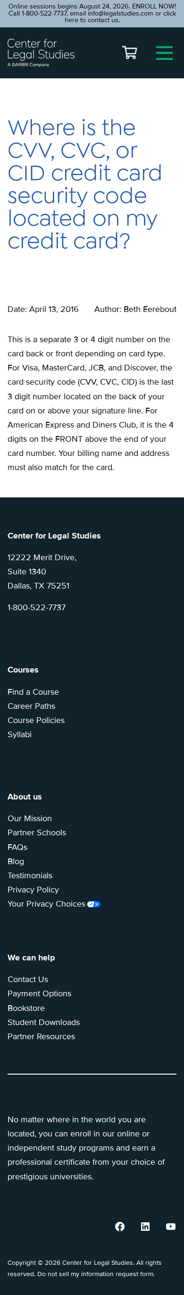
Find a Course (33, 692)
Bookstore (26, 1008)
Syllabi (20, 734)
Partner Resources (41, 1036)
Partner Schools (37, 832)
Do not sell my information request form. (96, 1274)
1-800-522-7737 (37, 607)
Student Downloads (44, 1022)
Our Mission (30, 818)
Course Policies (36, 720)
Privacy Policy (33, 889)
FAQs (17, 847)
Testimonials (30, 875)
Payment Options (39, 993)
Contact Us (28, 979)
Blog (16, 861)
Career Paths (31, 706)
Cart (130, 53)
